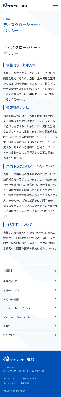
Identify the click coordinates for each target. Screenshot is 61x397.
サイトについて (10, 378)
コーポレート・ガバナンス (17, 308)
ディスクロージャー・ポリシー (19, 317)
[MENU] (56, 5)
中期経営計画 (10, 281)
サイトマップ (9, 383)
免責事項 (25, 383)
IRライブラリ (10, 335)
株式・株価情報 (11, 299)
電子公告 (7, 326)
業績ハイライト (11, 290)
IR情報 (7, 270)
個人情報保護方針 (30, 378)
